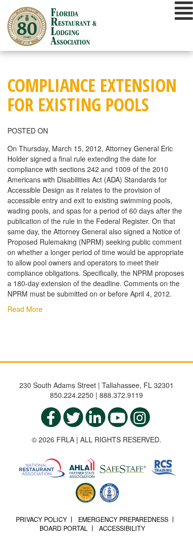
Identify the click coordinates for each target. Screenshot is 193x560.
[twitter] (73, 417)
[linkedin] (95, 417)
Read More (25, 309)
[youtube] (118, 417)
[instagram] (140, 417)
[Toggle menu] (184, 10)
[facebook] (51, 417)
